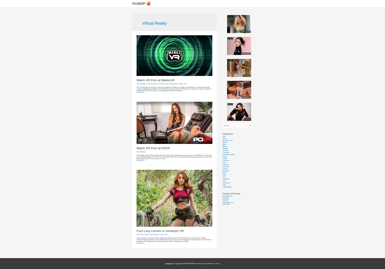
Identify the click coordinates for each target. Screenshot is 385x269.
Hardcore (226, 164)
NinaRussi (247, 75)
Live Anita (226, 197)
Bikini (224, 144)
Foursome (226, 160)
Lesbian (225, 169)
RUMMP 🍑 (141, 4)
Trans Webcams (228, 202)
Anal (224, 136)
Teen (142, 234)
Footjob (225, 158)
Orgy (224, 175)
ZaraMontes (246, 97)
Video (146, 234)
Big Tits (225, 142)
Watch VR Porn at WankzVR (156, 80)
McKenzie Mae (164, 84)
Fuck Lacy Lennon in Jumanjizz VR (160, 231)
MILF (224, 173)
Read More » (141, 92)
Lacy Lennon (163, 234)
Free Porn (226, 199)
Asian (224, 138)
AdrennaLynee (245, 31)
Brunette (225, 150)
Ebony (225, 156)
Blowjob (225, 148)
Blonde (225, 146)
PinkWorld (226, 204)
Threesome (226, 183)
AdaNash (247, 119)
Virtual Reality (141, 84)
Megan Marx (174, 84)
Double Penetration (229, 154)
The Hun (225, 201)
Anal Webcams (228, 196)
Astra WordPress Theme (212, 263)
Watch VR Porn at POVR (153, 148)
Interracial (226, 166)
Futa (224, 162)
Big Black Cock (228, 140)
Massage (226, 171)
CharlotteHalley (245, 53)
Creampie (226, 152)
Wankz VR (182, 84)
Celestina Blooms (152, 84)
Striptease (226, 179)
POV (138, 234)
